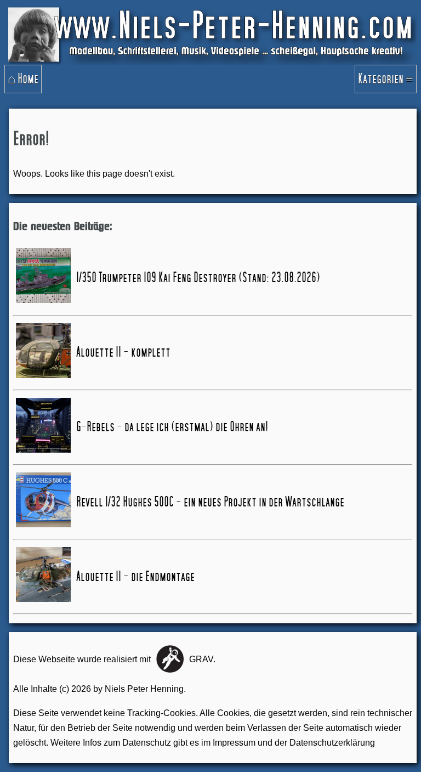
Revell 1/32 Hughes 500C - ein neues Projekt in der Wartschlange (210, 502)
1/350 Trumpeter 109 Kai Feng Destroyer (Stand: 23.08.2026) (198, 277)
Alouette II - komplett (123, 352)
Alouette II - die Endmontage (135, 576)
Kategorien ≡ (385, 79)
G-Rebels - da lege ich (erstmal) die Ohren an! (172, 426)
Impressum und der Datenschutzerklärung (294, 742)
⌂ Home (23, 79)
